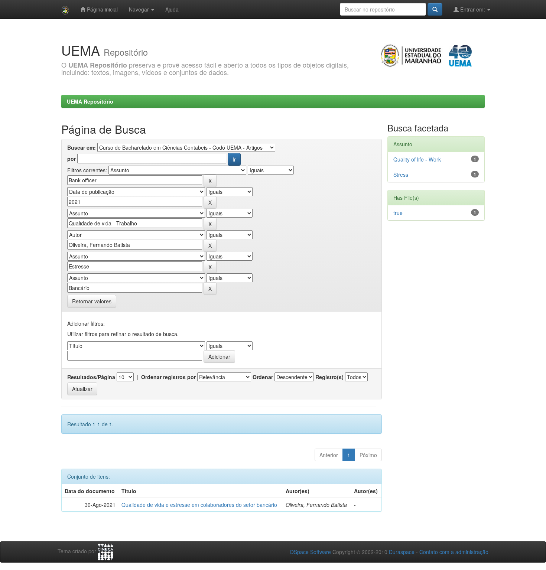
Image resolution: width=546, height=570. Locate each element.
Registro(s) (329, 377)
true (398, 212)
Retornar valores (91, 301)
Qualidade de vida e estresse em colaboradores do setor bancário (199, 504)
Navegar (139, 9)
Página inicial (101, 9)
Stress (400, 174)
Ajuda (172, 9)
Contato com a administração (453, 552)
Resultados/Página (91, 377)
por (71, 158)
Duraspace (402, 552)
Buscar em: (81, 147)
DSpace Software (310, 552)
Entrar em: (473, 9)
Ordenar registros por (168, 377)
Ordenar (263, 377)
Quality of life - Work (417, 159)
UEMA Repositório (90, 101)
